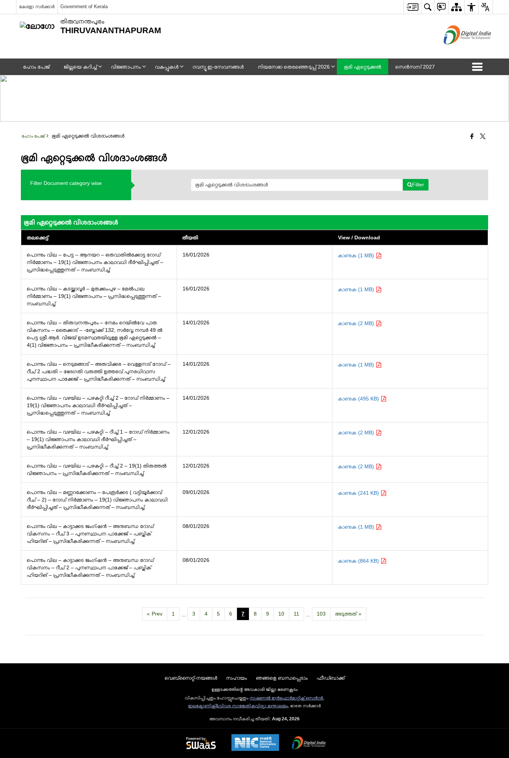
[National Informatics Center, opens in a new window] (255, 743)
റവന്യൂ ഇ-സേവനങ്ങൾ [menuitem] (218, 67)
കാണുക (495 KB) (359, 399)
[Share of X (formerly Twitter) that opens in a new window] (482, 136)
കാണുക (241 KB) (359, 493)
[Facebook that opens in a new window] (472, 136)
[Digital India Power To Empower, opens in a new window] (309, 743)
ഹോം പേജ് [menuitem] (36, 67)
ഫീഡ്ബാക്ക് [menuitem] (331, 678)
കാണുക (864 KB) (359, 561)
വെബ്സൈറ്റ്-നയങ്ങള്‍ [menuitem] (191, 678)
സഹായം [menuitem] (236, 678)
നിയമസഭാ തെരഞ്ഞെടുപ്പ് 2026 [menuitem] (294, 67)
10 (281, 614)
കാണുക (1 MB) (357, 255)
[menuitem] (412, 7)
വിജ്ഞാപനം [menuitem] (126, 67)
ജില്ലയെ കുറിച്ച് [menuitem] (80, 67)
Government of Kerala (84, 6)
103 (321, 614)
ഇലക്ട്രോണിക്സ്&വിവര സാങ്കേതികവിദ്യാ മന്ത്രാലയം (238, 705)
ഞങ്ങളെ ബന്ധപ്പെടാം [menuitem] (282, 678)
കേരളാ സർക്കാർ (37, 6)
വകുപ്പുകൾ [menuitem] (166, 67)
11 (296, 614)
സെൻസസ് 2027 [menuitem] (415, 67)
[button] (479, 67)
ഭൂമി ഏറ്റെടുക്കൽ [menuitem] (362, 67)
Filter (418, 185)
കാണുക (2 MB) (357, 323)
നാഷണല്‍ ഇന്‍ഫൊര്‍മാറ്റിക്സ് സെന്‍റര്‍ (286, 698)
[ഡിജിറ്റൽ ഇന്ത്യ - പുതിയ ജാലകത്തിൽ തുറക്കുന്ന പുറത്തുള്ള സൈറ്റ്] (458, 51)
